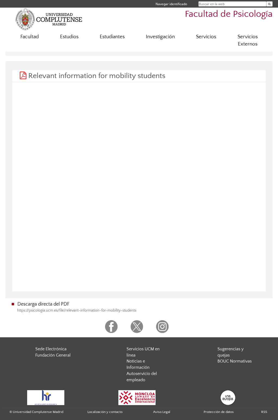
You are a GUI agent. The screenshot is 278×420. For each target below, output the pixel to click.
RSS (264, 412)
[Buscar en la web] (269, 4)
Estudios (69, 37)
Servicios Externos (248, 40)
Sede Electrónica (51, 349)
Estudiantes (112, 37)
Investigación (160, 37)
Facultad (29, 37)
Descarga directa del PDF (43, 304)
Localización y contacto (104, 412)
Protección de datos (219, 412)
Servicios (206, 37)
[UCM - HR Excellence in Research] (46, 397)
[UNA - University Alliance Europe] (227, 397)
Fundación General (53, 355)
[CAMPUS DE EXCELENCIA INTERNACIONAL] (137, 397)
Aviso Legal (161, 412)
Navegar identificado (171, 4)
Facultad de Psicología (229, 14)
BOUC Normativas (234, 361)
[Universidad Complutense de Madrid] (48, 19)
